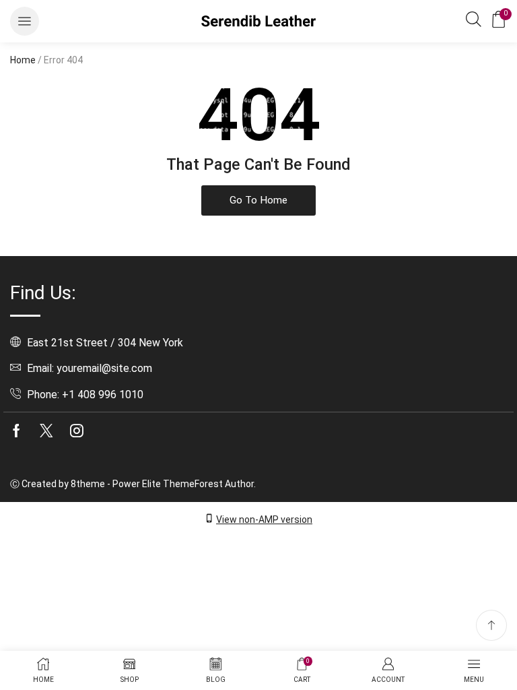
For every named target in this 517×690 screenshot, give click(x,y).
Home (23, 60)
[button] (24, 21)
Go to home (258, 200)
